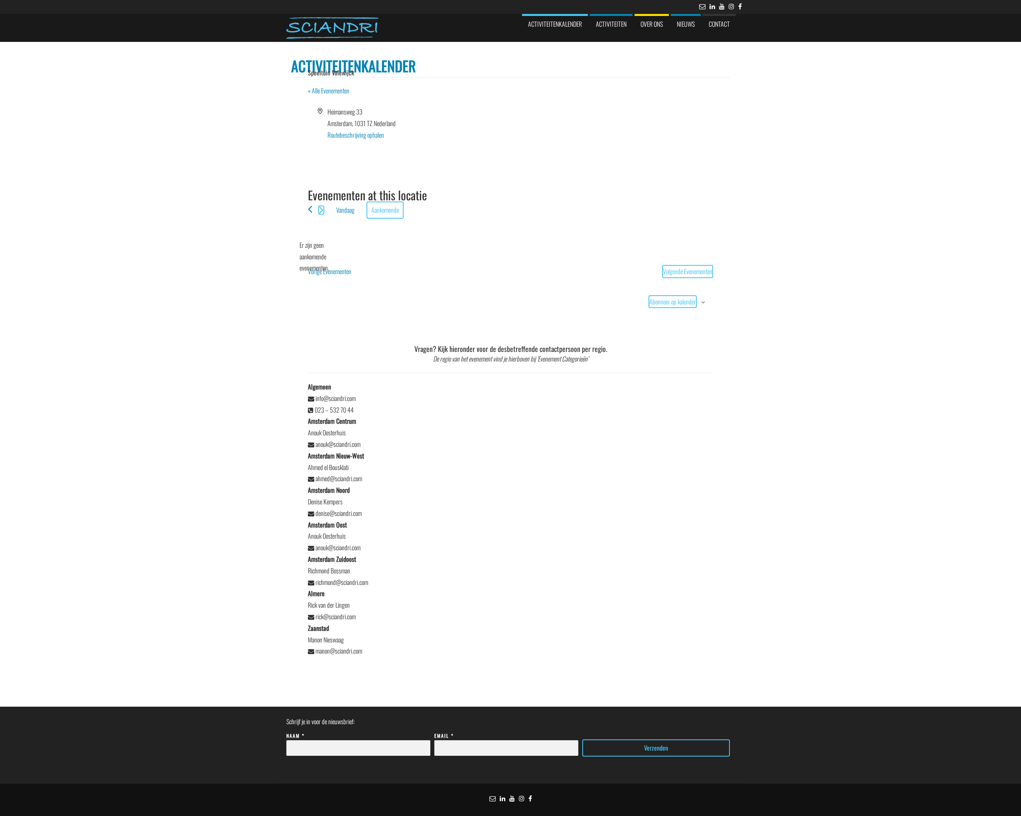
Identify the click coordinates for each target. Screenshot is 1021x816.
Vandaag (345, 210)
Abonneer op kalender (672, 301)
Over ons (652, 24)
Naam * (295, 735)
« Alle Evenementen (328, 90)
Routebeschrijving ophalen (355, 135)
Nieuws (686, 24)
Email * (444, 735)
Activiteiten (611, 24)
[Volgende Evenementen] (321, 210)
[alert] (314, 256)
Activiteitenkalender (555, 24)
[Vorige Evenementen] (310, 209)
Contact (719, 24)
